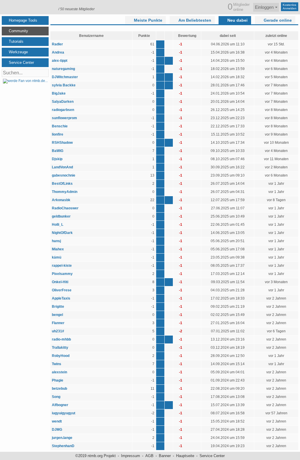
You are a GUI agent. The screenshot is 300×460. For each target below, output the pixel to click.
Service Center (212, 456)
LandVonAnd (62, 167)
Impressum (130, 456)
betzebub (59, 389)
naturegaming (63, 69)
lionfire (57, 134)
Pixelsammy (62, 274)
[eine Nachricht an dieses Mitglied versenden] (160, 44)
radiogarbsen (63, 110)
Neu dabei (237, 20)
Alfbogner (60, 405)
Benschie (60, 126)
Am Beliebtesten (194, 20)
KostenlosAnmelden (289, 6)
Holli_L (57, 225)
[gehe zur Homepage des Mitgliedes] (169, 61)
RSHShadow (62, 143)
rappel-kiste (62, 266)
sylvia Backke (64, 85)
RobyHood (60, 356)
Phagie (57, 380)
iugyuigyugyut (63, 413)
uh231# (58, 331)
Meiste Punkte (148, 20)
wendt (57, 421)
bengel (57, 315)
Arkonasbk (61, 200)
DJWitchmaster (65, 77)
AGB (149, 456)
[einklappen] (45, 20)
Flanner (58, 323)
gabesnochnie (63, 175)
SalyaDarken (63, 102)
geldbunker (61, 216)
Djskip (57, 159)
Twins (56, 364)
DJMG (57, 429)
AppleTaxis (61, 298)
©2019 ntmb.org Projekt (95, 456)
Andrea (58, 52)
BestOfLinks (62, 184)
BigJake (59, 93)
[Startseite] (28, 6)
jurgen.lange (62, 438)
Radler (57, 44)
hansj (56, 241)
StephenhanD (63, 446)
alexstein (59, 372)
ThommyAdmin (64, 192)
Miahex (58, 249)
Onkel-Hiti (60, 282)
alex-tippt (59, 61)
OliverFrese (61, 290)
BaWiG (57, 151)
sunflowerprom (64, 118)
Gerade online (278, 20)
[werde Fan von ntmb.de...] (25, 81)
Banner (165, 456)
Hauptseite (185, 456)
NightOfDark (62, 233)
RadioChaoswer (65, 208)
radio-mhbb (61, 339)
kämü (56, 257)
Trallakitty (60, 348)
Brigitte (58, 307)
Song (56, 397)
